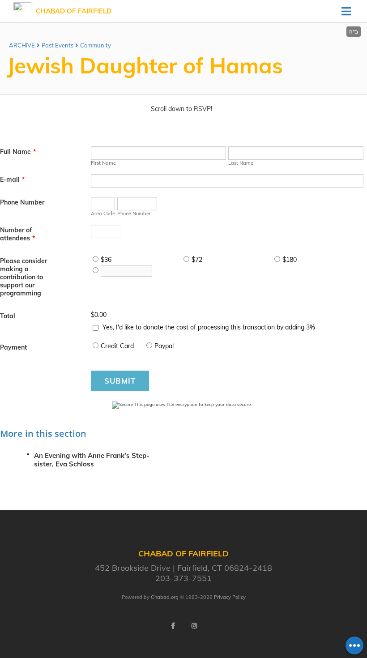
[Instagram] (194, 625)
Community (95, 45)
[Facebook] (172, 625)
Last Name (240, 163)
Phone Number (22, 202)
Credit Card (117, 346)
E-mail (12, 179)
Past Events (57, 45)
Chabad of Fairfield (73, 11)
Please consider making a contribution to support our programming (23, 277)
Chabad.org (165, 597)
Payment (13, 347)
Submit (120, 380)
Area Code (103, 213)
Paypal (164, 346)
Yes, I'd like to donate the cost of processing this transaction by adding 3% (208, 327)
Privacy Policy (230, 597)
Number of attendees (17, 234)
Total (7, 316)
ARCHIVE (22, 45)
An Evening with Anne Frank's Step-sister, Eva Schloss (91, 459)
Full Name (18, 152)
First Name (103, 163)
